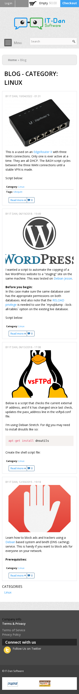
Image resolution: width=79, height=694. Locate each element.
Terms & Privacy (14, 624)
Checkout (69, 3)
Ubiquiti (17, 191)
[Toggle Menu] (8, 42)
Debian (10, 542)
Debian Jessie (63, 278)
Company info (11, 619)
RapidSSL (45, 683)
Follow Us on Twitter (27, 649)
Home (12, 60)
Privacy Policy (11, 634)
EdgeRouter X (42, 152)
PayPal (12, 683)
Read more (19, 200)
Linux (21, 186)
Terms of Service (13, 630)
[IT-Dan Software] (39, 27)
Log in (8, 3)
